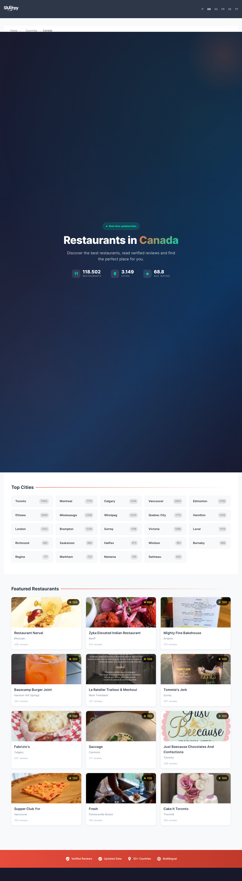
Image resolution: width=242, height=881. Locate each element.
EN (209, 9)
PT (236, 9)
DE (229, 9)
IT (203, 9)
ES (216, 9)
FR (222, 9)
